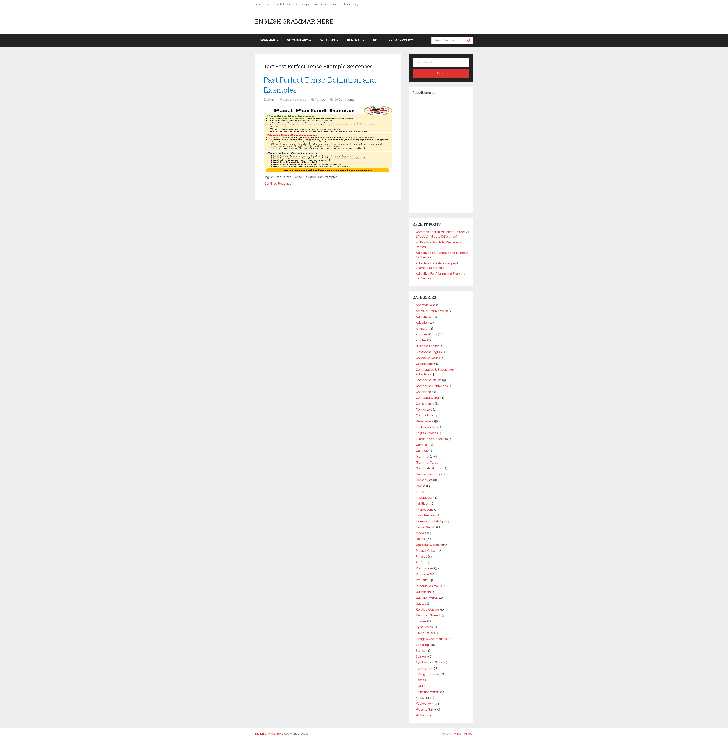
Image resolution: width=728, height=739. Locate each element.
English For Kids (427, 427)
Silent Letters (425, 633)
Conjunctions (425, 403)
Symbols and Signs (429, 662)
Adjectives (423, 317)
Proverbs (422, 580)
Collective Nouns (428, 358)
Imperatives (424, 498)
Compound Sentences (432, 386)
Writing (421, 715)
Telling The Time (428, 674)
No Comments (344, 99)
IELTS (420, 492)
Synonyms (423, 668)
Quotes (421, 603)
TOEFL (421, 686)
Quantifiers (423, 592)
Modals (421, 533)
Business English (427, 346)
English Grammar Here (294, 21)
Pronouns (422, 574)
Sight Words (424, 627)
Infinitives (422, 503)
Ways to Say (425, 709)
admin (270, 99)
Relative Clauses (427, 609)
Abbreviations (425, 305)
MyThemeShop (462, 733)
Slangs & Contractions (431, 639)
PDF (334, 4)
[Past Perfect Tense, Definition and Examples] (328, 139)
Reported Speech (428, 615)
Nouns (420, 539)
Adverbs (422, 322)
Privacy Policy (350, 4)
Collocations (424, 364)
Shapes (421, 621)
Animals (421, 328)
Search (469, 40)
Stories (421, 650)
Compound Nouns (429, 380)
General (319, 4)
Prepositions (424, 568)
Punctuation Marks (429, 586)
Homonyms (424, 480)
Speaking (301, 4)
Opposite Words (427, 545)
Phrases (421, 556)
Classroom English (429, 352)
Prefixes (421, 562)
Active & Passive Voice (432, 311)
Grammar (261, 4)
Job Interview (425, 515)
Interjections (424, 509)
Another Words (426, 334)
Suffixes (421, 656)
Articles (421, 340)
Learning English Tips (431, 521)
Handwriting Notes (429, 474)
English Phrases (427, 433)
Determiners (424, 421)
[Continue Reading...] (278, 183)
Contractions (425, 415)
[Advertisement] (441, 152)
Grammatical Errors (429, 468)
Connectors (424, 409)
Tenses (320, 99)
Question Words (427, 598)
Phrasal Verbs (425, 550)
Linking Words (425, 527)
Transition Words (427, 692)
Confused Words (428, 398)
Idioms (420, 486)
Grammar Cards (427, 462)
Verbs (420, 698)
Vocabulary (281, 4)
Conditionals (424, 392)
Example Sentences (430, 439)
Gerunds (422, 451)
